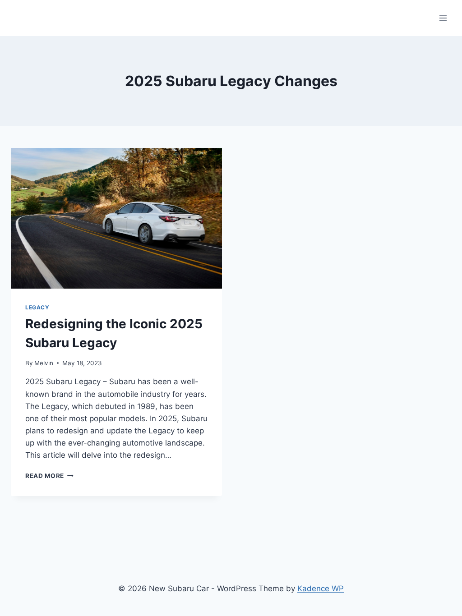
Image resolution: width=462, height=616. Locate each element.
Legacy (37, 307)
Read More (49, 475)
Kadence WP (320, 588)
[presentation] (116, 218)
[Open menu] (442, 18)
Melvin (43, 363)
